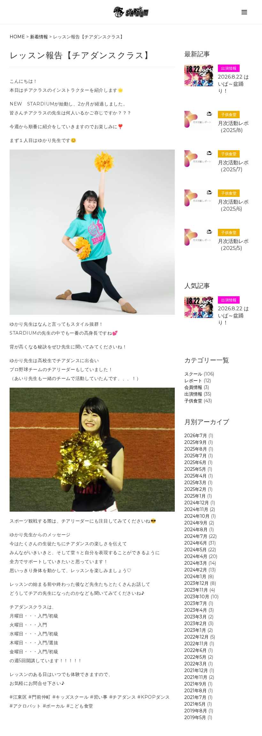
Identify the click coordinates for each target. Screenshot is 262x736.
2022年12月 (196, 637)
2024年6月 (195, 543)
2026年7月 (195, 435)
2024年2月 (195, 570)
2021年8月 (195, 690)
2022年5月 (195, 657)
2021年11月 (195, 677)
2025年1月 (195, 496)
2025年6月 (195, 462)
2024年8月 (196, 529)
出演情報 (193, 394)
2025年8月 (195, 449)
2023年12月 (196, 583)
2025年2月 (195, 489)
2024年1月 (195, 576)
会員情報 (193, 387)
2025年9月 (195, 442)
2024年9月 (195, 523)
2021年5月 (195, 704)
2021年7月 (195, 697)
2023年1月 (195, 630)
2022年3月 (195, 664)
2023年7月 (195, 603)
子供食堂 (193, 401)
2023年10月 (196, 597)
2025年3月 (195, 482)
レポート (193, 380)
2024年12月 (196, 503)
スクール (193, 374)
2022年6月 (195, 650)
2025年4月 (195, 476)
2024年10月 (197, 516)
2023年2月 (195, 623)
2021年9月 (195, 684)
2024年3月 (195, 563)
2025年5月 (195, 469)
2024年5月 (195, 550)
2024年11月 (196, 509)
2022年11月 (196, 644)
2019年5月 (195, 717)
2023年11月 (196, 590)
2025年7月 (195, 456)
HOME (17, 37)
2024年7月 (195, 536)
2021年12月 (196, 670)
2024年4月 (195, 556)
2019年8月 (195, 711)
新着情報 (39, 37)
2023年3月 (195, 617)
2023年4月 (195, 610)
